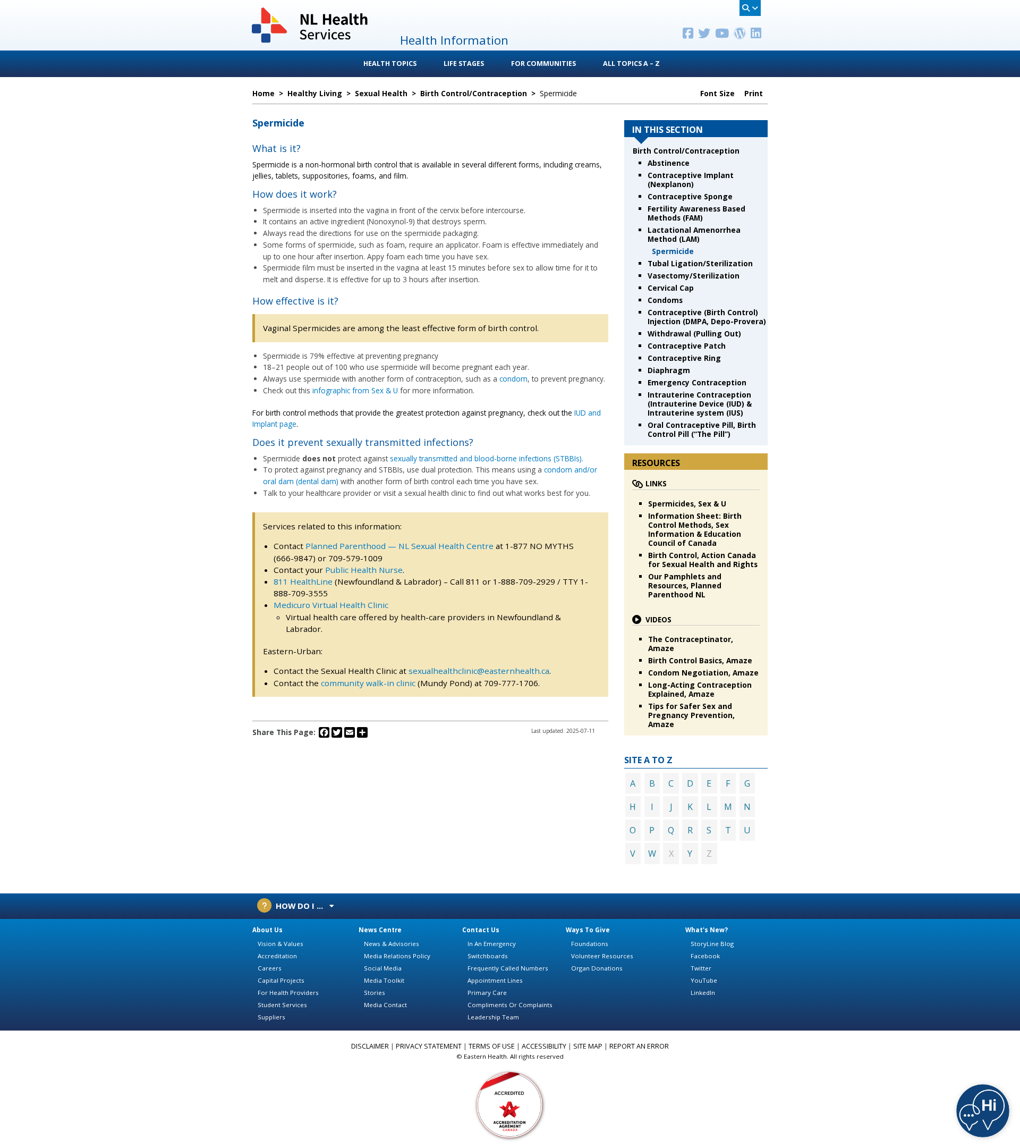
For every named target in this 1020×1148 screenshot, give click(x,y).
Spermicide (673, 251)
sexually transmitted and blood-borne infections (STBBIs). (486, 458)
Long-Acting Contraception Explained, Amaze (700, 689)
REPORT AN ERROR (639, 1046)
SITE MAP (587, 1046)
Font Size (718, 93)
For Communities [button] (543, 63)
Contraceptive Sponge (690, 196)
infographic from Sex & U (355, 390)
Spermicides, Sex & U (687, 504)
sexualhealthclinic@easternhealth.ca (479, 670)
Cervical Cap (671, 288)
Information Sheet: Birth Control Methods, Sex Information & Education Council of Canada (695, 529)
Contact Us (480, 930)
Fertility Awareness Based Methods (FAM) (696, 213)
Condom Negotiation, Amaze (703, 673)
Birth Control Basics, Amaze (700, 660)
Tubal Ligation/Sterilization (700, 263)
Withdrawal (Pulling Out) (694, 333)
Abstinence (669, 163)
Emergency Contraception (697, 382)
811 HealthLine (304, 581)
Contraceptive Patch (687, 346)
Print (754, 93)
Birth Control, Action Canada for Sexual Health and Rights (703, 559)
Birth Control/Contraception (686, 151)
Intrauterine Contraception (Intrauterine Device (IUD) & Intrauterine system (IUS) (700, 404)
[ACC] (510, 1104)
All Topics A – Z (631, 63)
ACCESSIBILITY (544, 1046)
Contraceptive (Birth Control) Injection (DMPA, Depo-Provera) (707, 316)
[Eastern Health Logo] (310, 42)
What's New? (706, 930)
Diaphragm (669, 370)
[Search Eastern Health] (750, 8)
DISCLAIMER (370, 1046)
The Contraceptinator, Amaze (690, 643)
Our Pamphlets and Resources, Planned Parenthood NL (684, 585)
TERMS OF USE (492, 1046)
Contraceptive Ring (684, 358)
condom (513, 379)
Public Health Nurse (364, 569)
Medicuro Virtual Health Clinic (331, 605)
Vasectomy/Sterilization (694, 276)
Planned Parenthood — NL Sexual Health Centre (399, 546)
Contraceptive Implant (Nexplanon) (691, 179)
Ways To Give (588, 930)
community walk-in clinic (368, 683)
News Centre (380, 930)
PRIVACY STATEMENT (429, 1046)
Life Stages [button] (464, 63)
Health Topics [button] (389, 63)
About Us (267, 930)
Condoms (665, 300)
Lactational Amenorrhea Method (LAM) (694, 234)
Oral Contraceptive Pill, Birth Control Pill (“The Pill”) (702, 429)
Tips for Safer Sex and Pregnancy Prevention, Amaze (691, 715)
